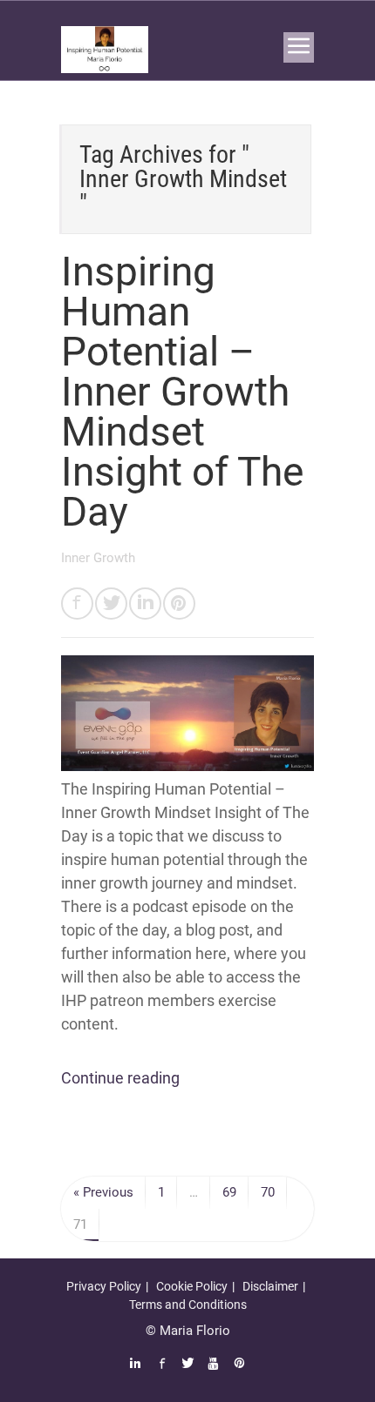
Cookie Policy (192, 1286)
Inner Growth (98, 558)
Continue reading (120, 1078)
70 (268, 1192)
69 (229, 1192)
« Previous (103, 1192)
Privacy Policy (103, 1286)
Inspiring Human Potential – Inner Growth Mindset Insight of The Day (182, 391)
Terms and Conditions (188, 1304)
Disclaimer (270, 1286)
